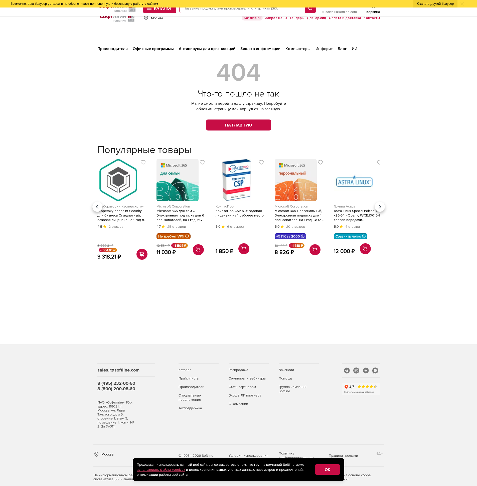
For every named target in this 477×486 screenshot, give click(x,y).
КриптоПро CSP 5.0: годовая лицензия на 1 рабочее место (240, 213)
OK (327, 469)
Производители (191, 387)
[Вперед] (380, 207)
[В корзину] (141, 254)
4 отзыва (352, 226)
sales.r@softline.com (341, 12)
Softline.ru (252, 18)
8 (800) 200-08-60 (116, 388)
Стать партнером (242, 387)
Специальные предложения (190, 397)
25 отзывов (176, 226)
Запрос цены (276, 18)
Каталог (185, 370)
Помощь (285, 378)
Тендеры (296, 18)
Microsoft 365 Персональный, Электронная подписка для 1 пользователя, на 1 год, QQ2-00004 (298, 215)
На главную (238, 125)
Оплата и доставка (345, 18)
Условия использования (248, 456)
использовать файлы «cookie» (161, 470)
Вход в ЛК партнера (245, 395)
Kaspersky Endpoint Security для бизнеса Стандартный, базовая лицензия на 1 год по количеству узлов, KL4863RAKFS (121, 215)
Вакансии (286, 370)
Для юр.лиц (316, 18)
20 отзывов (295, 226)
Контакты (372, 18)
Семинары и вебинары (247, 378)
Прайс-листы (189, 378)
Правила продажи (343, 456)
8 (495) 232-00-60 (116, 383)
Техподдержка (190, 408)
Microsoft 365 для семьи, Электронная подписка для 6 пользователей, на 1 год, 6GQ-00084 (181, 215)
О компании (238, 404)
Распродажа (238, 370)
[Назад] (97, 207)
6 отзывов (235, 226)
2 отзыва (116, 226)
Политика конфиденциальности (296, 455)
